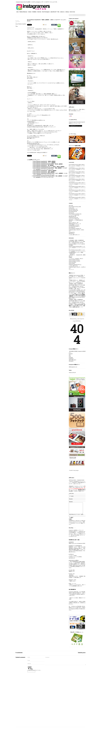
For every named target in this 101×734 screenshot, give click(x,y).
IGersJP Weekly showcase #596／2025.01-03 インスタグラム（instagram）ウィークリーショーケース (77, 180)
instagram (33, 144)
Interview (39, 11)
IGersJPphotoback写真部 (73, 226)
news (17, 11)
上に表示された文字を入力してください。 (34, 670)
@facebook (71, 233)
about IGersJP (53, 11)
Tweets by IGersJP (72, 372)
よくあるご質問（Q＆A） (73, 234)
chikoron (29, 67)
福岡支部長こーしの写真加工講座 (75, 220)
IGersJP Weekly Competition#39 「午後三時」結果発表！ (45, 170)
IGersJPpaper (71, 227)
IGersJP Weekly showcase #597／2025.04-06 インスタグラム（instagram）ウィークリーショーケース (77, 176)
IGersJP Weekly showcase (74, 206)
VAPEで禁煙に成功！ (73, 359)
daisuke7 (30, 55)
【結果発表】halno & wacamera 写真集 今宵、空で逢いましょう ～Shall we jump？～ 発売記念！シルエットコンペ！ (77, 276)
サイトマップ (71, 269)
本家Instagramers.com (73, 366)
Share (17, 26)
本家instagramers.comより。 (74, 223)
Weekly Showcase (23, 11)
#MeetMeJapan (71, 216)
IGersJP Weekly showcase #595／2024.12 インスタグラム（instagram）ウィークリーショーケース (77, 184)
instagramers (71, 358)
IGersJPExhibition (72, 209)
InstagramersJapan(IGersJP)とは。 (75, 264)
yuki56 (29, 102)
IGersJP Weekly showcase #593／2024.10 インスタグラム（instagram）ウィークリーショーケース (77, 191)
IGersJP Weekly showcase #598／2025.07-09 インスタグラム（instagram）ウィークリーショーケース (77, 173)
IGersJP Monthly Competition (74, 228)
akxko (29, 61)
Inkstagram (71, 357)
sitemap (67, 11)
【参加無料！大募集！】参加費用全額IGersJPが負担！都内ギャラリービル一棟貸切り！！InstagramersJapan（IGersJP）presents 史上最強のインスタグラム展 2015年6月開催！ (77, 243)
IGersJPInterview (72, 211)
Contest (29, 11)
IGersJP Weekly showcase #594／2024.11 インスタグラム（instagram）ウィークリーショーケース (77, 187)
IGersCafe (71, 212)
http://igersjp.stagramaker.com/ (33, 143)
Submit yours (81, 652)
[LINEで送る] (59, 24)
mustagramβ (71, 232)
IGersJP (40, 125)
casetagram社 (30, 121)
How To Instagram (46, 11)
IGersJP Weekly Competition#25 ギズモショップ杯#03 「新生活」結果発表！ (49, 166)
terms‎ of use (72, 11)
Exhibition (34, 11)
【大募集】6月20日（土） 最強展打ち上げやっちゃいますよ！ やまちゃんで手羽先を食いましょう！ (77, 281)
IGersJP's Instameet (72, 210)
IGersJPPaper (72, 263)
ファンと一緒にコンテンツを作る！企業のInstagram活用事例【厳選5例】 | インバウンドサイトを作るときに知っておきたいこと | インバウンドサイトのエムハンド (77, 296)
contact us (62, 11)
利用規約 (70, 257)
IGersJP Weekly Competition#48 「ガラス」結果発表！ (44, 162)
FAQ (58, 11)
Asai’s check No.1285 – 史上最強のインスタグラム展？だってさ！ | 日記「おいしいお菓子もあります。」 (77, 305)
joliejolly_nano (31, 41)
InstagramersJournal (72, 217)
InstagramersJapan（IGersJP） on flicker (76, 229)
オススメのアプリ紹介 (73, 218)
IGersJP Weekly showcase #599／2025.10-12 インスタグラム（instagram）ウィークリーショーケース (77, 169)
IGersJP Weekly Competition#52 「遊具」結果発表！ (44, 171)
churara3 (30, 90)
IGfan (70, 356)
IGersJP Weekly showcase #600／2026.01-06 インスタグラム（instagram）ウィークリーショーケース (77, 165)
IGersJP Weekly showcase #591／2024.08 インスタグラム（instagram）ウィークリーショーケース (77, 198)
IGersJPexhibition (73, 262)
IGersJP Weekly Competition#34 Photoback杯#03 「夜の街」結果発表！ (48, 164)
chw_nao (30, 80)
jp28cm (29, 44)
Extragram (71, 353)
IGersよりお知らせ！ (73, 222)
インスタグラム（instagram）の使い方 (76, 258)
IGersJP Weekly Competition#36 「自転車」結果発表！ (44, 161)
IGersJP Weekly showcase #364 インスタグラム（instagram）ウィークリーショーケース (77, 247)
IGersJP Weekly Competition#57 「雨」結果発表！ (43, 165)
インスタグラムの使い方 (73, 215)
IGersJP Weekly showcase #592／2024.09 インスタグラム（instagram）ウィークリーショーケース (77, 195)
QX (69, 221)
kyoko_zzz (30, 47)
